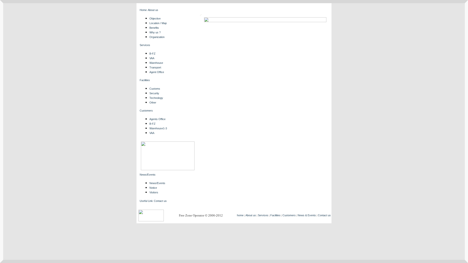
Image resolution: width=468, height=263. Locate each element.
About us (153, 10)
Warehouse (156, 62)
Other (152, 102)
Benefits (154, 27)
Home (143, 10)
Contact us (160, 200)
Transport (155, 67)
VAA (151, 58)
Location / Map (158, 23)
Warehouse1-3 (158, 128)
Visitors (153, 192)
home (240, 215)
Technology (156, 97)
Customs (154, 88)
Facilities (145, 80)
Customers (146, 110)
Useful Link (146, 200)
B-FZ (152, 53)
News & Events (307, 215)
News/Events (148, 174)
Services (145, 45)
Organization (157, 37)
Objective (155, 18)
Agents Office (157, 119)
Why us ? (155, 32)
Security (154, 93)
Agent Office (156, 72)
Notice (153, 187)
